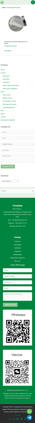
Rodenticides (17, 254)
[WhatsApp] (10, 419)
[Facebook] (17, 419)
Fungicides (6, 82)
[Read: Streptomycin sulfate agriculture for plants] (17, 23)
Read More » (8, 51)
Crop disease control (9, 101)
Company (17, 205)
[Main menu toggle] (33, 2)
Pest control (7, 95)
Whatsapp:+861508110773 (17, 226)
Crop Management (8, 107)
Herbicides (6, 76)
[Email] (14, 419)
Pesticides (6, 79)
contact (3, 117)
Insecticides (17, 245)
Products (17, 241)
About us (17, 261)
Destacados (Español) (8, 120)
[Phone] (25, 419)
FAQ (2, 110)
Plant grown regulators (10, 88)
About (3, 114)
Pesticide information (9, 104)
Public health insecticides (11, 85)
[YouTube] (21, 419)
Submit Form (8, 166)
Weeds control (7, 98)
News (2, 92)
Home (3, 70)
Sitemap (17, 415)
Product (3, 73)
